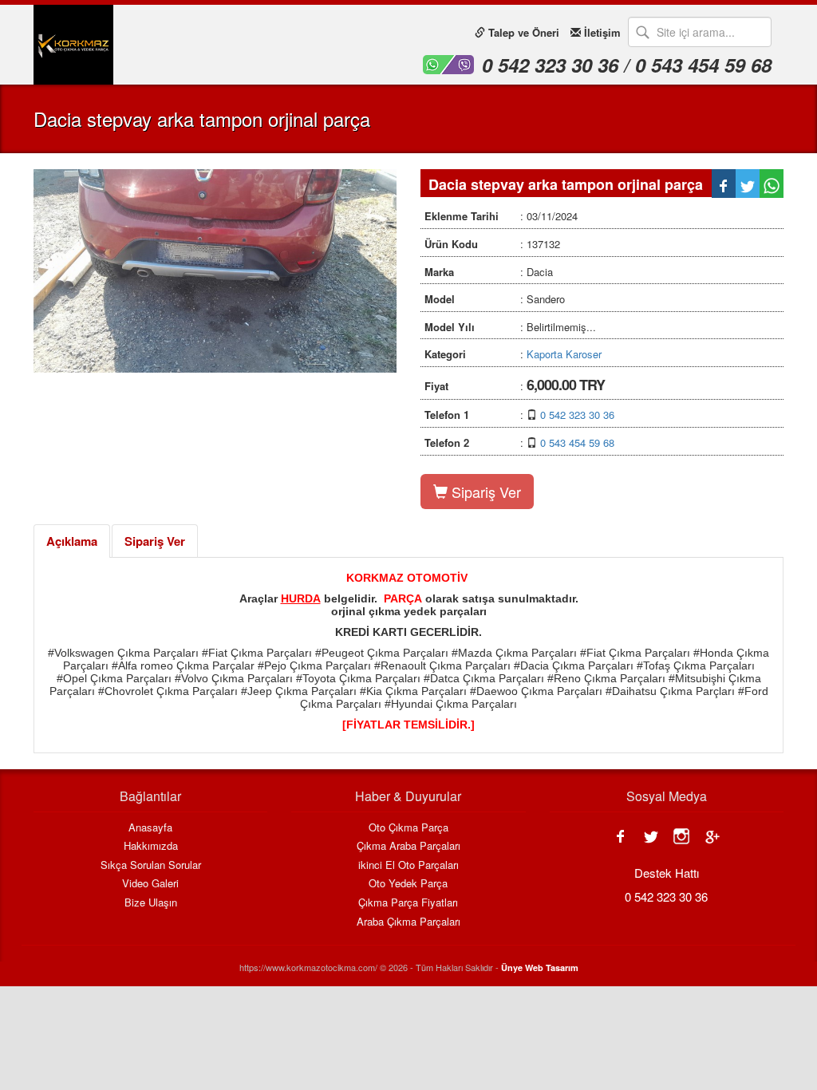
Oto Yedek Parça (408, 883)
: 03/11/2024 (501, 215)
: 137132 (492, 243)
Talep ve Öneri (522, 32)
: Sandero (494, 298)
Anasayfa (150, 827)
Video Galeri (150, 883)
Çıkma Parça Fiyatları (408, 902)
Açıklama (71, 541)
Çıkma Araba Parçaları (408, 846)
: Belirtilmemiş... (510, 326)
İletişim (601, 32)
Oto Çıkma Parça (408, 827)
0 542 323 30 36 (577, 414)
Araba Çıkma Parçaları (408, 921)
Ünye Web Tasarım (539, 967)
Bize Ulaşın (150, 902)
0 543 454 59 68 (577, 442)
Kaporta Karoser (564, 353)
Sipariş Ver (484, 491)
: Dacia (488, 271)
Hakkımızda (151, 846)
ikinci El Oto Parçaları (408, 865)
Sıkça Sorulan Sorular (151, 865)
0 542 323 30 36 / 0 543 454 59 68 (627, 64)
